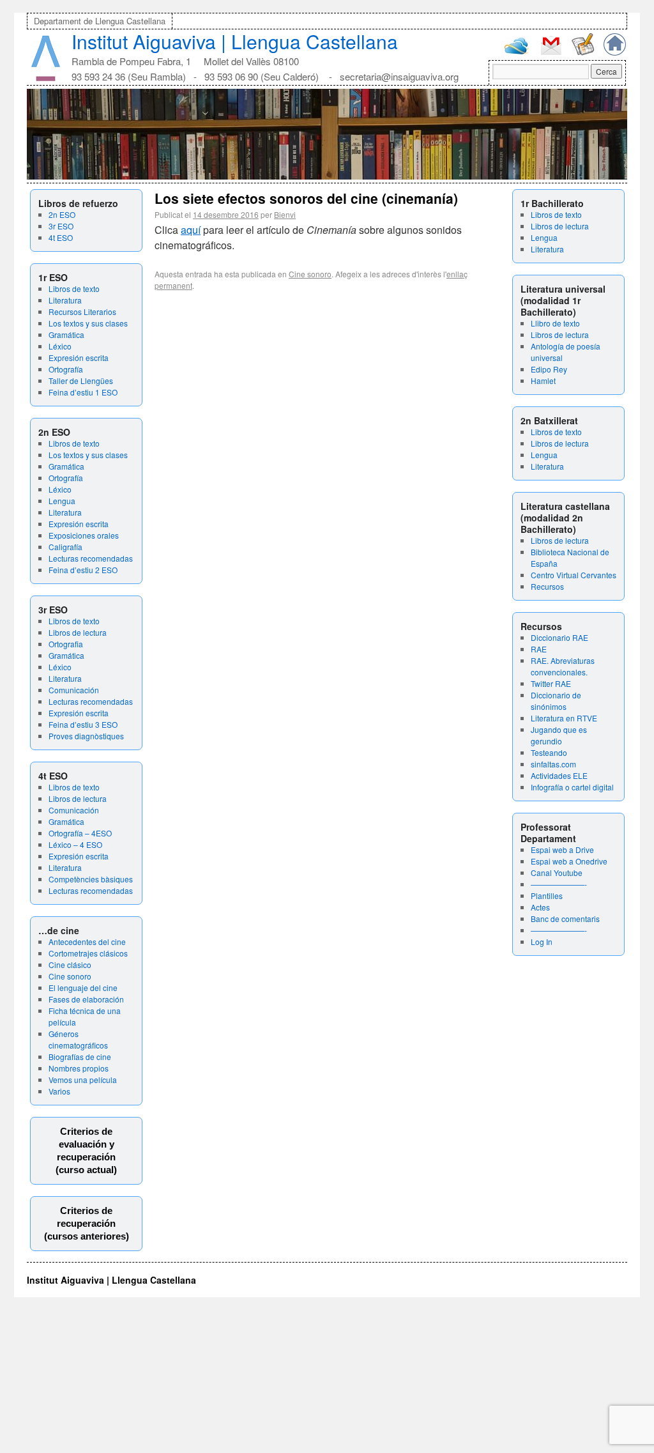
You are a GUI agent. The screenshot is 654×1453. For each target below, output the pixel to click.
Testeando (549, 752)
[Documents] (583, 52)
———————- (559, 884)
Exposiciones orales (84, 535)
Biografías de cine (80, 1056)
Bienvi (285, 214)
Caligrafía (65, 546)
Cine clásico (70, 964)
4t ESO (61, 237)
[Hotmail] (516, 51)
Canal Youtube (556, 872)
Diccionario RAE (559, 637)
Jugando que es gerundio (559, 735)
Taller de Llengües (81, 380)
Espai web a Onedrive (569, 861)
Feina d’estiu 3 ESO (83, 724)
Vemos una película (83, 1079)
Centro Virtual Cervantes (573, 574)
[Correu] (551, 53)
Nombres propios (79, 1068)
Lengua (62, 500)
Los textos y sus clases (88, 323)
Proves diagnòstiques (86, 735)
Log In (541, 941)
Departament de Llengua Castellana (99, 21)
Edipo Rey (549, 369)
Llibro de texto (555, 323)
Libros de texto (74, 288)
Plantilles (547, 895)
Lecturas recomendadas (91, 558)
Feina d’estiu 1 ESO (83, 392)
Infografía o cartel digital (572, 786)
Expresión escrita (79, 357)
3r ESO (61, 225)
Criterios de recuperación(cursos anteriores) (86, 1223)
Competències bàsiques (91, 878)
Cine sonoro (70, 976)
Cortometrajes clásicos (88, 953)
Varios (59, 1091)
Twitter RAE (551, 683)
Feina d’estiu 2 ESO (83, 569)
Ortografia (66, 643)
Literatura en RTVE (564, 717)
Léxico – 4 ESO (75, 844)
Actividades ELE (559, 775)
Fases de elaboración (86, 999)
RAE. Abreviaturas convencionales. (563, 666)
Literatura (65, 300)
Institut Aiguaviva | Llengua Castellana (235, 41)
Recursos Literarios (82, 311)
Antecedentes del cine (87, 941)
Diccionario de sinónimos (556, 700)
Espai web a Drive (562, 849)
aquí (191, 229)
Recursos (547, 586)
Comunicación (74, 689)
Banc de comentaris (565, 918)
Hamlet (543, 380)
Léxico (60, 346)
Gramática (66, 334)
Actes (540, 907)
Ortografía (66, 369)
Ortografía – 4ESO (80, 832)
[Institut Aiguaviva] (46, 78)
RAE (539, 648)
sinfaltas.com (553, 763)
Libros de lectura (78, 632)
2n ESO (62, 214)
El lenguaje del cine (83, 987)
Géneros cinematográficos (78, 1039)
